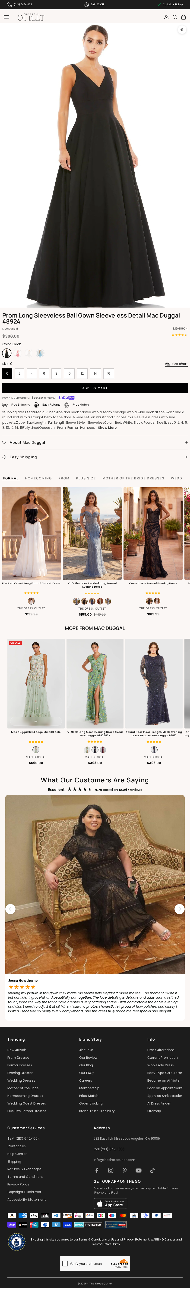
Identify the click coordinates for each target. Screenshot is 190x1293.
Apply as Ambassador (164, 1095)
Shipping (14, 1161)
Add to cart (95, 388)
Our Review (88, 1057)
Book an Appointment (165, 1088)
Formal (11, 478)
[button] (31, 593)
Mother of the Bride (23, 1088)
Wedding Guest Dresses (26, 1103)
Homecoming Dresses (25, 1095)
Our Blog (86, 1065)
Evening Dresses (20, 1073)
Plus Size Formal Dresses (26, 1111)
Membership (89, 1088)
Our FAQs (86, 1073)
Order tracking (91, 1103)
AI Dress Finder (159, 1103)
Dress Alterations (160, 1050)
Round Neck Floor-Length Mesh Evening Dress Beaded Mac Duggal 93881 (154, 733)
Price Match (88, 1095)
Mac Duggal (10, 328)
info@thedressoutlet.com (114, 1159)
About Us (86, 1050)
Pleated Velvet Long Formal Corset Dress (31, 583)
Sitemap (154, 1111)
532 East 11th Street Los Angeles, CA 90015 (127, 1138)
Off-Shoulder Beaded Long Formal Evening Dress (92, 585)
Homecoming (38, 478)
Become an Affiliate (163, 1080)
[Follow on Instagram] (111, 1170)
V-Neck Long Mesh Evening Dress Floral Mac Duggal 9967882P (95, 733)
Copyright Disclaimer (24, 1192)
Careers (85, 1080)
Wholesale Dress (160, 1065)
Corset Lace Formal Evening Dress (153, 583)
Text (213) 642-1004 (23, 1138)
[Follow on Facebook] (97, 1170)
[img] (153, 593)
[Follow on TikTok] (152, 1170)
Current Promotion (162, 1057)
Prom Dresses (18, 1057)
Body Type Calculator (164, 1073)
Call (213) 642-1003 (109, 1149)
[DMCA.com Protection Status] (88, 1225)
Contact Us (16, 1146)
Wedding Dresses (21, 1080)
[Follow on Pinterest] (124, 1170)
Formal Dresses (19, 1065)
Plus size (86, 478)
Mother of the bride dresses (133, 478)
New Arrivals (16, 1050)
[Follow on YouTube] (138, 1170)
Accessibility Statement (26, 1199)
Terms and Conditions (25, 1176)
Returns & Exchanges (24, 1169)
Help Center (17, 1153)
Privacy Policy (18, 1184)
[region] (95, 909)
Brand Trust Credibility (97, 1111)
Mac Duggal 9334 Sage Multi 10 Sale (36, 732)
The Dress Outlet (31, 608)
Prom (64, 478)
